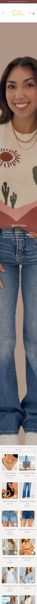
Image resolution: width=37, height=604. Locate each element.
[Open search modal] (30, 13)
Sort (20, 450)
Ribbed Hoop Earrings (10, 501)
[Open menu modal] (3, 13)
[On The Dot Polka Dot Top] (10, 547)
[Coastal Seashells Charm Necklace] (10, 462)
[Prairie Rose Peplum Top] (27, 575)
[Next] (32, 1)
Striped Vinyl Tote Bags (27, 473)
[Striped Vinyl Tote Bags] (27, 462)
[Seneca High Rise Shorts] (10, 519)
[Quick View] (15, 468)
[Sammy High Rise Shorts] (27, 519)
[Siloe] (18, 13)
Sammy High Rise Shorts (27, 530)
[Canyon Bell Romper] (27, 547)
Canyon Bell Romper (27, 558)
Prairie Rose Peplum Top (27, 586)
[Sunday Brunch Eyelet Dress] (10, 575)
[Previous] (5, 1)
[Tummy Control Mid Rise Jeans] (27, 490)
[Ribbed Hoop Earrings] (10, 490)
